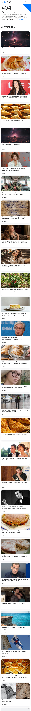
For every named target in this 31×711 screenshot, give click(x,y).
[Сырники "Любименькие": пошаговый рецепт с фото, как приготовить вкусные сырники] (15, 67)
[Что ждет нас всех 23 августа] (15, 42)
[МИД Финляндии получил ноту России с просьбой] (15, 646)
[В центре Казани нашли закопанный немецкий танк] (15, 694)
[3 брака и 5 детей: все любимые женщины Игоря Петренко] (15, 453)
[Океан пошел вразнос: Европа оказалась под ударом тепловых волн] (15, 622)
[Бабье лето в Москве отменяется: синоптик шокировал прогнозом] (15, 405)
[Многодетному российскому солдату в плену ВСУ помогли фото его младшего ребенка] (15, 187)
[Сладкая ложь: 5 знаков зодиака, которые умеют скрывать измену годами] (15, 598)
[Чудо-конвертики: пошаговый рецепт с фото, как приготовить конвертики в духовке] (15, 115)
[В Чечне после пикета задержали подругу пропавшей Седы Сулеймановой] (15, 381)
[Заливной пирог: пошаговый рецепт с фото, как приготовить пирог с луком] (15, 525)
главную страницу (19, 19)
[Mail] (5, 2)
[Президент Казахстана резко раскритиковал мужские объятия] (15, 332)
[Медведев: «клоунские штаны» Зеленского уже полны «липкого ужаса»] (15, 574)
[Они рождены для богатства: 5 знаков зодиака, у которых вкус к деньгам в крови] (15, 236)
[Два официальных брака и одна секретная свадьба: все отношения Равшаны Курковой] (15, 91)
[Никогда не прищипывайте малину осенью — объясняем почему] (15, 284)
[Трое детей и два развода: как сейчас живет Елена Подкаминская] (15, 163)
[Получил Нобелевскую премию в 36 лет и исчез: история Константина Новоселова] (15, 477)
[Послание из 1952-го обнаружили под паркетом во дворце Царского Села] (15, 212)
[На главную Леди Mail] (8, 2)
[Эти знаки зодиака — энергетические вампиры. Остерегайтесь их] (15, 260)
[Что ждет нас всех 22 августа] (15, 139)
